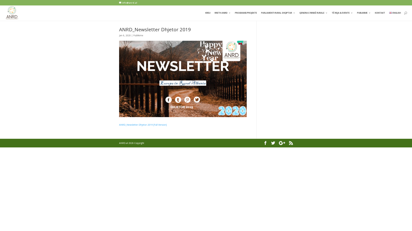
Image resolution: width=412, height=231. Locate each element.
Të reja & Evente (341, 13)
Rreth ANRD (221, 13)
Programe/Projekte (246, 13)
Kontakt (380, 13)
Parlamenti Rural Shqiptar (276, 13)
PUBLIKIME (362, 13)
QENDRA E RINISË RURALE (311, 13)
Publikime (138, 35)
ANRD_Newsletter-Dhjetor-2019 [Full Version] (143, 124)
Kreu (207, 13)
